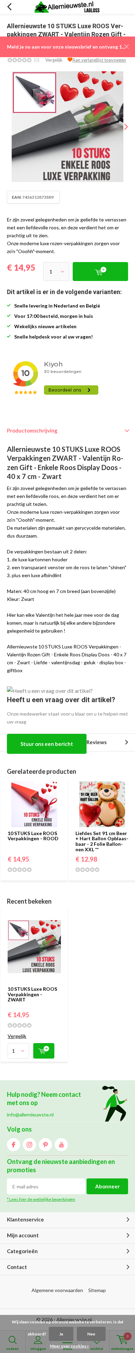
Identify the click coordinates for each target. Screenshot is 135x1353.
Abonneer (107, 1186)
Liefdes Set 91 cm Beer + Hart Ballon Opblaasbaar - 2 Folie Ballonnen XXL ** (101, 841)
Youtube (61, 1144)
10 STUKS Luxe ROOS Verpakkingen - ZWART (32, 994)
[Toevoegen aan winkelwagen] (43, 1051)
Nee (91, 1333)
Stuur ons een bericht (46, 744)
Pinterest (45, 1144)
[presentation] (121, 127)
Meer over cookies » (69, 1346)
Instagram (29, 1144)
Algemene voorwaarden (57, 1290)
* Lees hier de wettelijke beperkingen (41, 1199)
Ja (61, 1333)
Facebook (13, 1144)
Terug (9, 7)
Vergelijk (54, 60)
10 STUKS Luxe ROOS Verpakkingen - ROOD (33, 836)
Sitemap (97, 1290)
